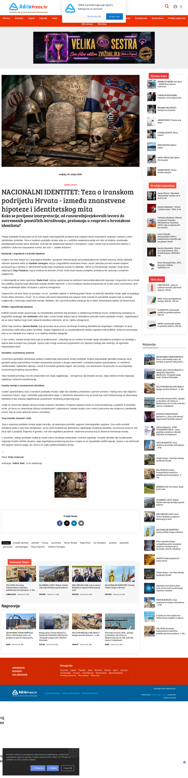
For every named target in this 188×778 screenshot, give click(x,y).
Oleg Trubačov (38, 547)
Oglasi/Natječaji (116, 673)
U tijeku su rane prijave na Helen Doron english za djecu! (169, 616)
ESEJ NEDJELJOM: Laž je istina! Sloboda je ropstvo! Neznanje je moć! (86, 587)
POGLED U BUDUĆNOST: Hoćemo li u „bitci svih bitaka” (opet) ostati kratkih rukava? (170, 416)
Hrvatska (42, 594)
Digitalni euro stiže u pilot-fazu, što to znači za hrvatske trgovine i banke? (169, 588)
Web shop (102, 23)
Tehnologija (65, 673)
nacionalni (56, 543)
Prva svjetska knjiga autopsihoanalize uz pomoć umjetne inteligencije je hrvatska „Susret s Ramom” (168, 545)
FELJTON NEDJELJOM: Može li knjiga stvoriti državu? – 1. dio (85, 633)
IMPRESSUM (18, 667)
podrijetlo (124, 543)
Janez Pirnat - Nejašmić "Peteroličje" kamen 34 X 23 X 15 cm (169, 195)
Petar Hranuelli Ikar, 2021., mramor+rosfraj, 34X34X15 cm (170, 265)
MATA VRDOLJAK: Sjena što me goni (169, 158)
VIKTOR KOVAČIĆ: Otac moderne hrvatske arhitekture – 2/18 (170, 602)
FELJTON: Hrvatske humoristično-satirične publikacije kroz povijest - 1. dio (170, 631)
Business (98, 670)
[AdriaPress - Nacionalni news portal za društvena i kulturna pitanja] (24, 693)
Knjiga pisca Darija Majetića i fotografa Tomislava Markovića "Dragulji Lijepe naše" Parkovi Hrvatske (53, 636)
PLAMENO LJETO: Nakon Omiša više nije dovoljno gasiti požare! (53, 586)
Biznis (8, 644)
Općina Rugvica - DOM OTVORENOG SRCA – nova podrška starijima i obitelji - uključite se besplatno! (169, 431)
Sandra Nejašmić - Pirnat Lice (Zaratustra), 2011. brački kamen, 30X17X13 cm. (169, 252)
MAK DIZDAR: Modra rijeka (167, 146)
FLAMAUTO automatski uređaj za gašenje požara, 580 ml (169, 312)
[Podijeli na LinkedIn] (74, 523)
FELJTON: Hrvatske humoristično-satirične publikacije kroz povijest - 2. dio (20, 587)
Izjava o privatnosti (71, 693)
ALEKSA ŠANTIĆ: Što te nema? (168, 133)
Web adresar (87, 23)
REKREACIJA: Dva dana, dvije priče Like (169, 487)
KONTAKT (17, 671)
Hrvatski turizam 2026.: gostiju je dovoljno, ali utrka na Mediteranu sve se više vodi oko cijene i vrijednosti (119, 636)
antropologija (21, 547)
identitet (35, 543)
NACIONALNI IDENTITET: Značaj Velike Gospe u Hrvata (120, 586)
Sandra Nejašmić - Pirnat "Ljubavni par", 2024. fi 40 (169, 208)
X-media (163, 695)
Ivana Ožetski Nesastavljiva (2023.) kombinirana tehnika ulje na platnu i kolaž (169, 238)
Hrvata (45, 543)
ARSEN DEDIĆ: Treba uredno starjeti (167, 171)
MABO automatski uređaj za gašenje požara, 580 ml (169, 324)
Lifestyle (124, 670)
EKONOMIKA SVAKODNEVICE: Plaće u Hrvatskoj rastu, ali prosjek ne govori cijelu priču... (20, 635)
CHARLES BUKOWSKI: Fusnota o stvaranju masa (169, 96)
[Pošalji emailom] (81, 523)
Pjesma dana (101, 673)
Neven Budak (70, 543)
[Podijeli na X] (67, 523)
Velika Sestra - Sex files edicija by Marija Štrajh (170, 459)
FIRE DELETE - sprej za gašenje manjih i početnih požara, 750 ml (169, 287)
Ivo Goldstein (99, 543)
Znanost (75, 644)
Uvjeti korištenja (52, 693)
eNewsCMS (155, 695)
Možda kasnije (94, 16)
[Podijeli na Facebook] (60, 523)
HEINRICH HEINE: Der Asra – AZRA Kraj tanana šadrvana (170, 84)
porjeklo (113, 543)
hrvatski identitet (21, 543)
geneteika (8, 547)
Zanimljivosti (70, 185)
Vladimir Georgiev (56, 547)
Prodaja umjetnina (68, 675)
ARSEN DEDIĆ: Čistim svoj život (169, 121)
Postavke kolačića (90, 693)
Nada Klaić (85, 543)
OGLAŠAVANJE (19, 674)
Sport (115, 670)
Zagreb (73, 670)
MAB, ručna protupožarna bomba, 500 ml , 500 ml (169, 299)
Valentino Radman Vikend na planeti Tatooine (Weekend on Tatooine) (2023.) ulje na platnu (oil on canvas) (170, 222)
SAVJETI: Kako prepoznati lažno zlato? (167, 559)
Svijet (90, 670)
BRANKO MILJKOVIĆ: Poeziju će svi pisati (167, 108)
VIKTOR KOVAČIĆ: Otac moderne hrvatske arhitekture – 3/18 (170, 445)
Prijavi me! (114, 16)
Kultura (42, 644)
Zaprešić (82, 670)
